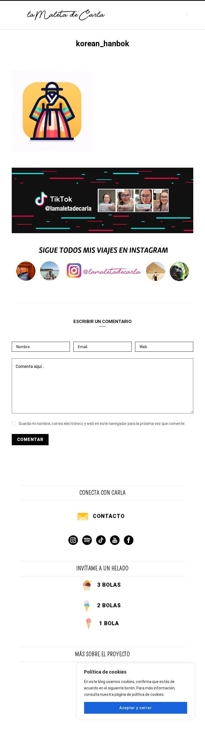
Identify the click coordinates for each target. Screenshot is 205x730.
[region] (135, 691)
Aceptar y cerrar (135, 708)
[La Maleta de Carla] (66, 14)
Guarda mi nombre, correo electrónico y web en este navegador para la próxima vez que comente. (102, 423)
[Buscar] (191, 15)
